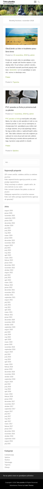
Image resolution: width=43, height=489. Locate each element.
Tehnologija (8, 462)
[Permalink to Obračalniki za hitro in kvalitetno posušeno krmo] (22, 36)
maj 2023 (8, 253)
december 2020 (10, 320)
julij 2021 (7, 302)
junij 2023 (8, 250)
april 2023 (8, 255)
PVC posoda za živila (13, 119)
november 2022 (10, 268)
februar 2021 (9, 315)
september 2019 (10, 349)
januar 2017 (8, 429)
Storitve (7, 460)
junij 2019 (8, 357)
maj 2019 (8, 359)
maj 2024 (8, 233)
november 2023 (10, 243)
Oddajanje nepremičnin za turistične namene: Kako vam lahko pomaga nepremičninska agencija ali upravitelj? (21, 197)
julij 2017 (7, 414)
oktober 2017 (9, 406)
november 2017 (10, 404)
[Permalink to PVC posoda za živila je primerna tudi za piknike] (22, 96)
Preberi (8, 77)
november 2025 (10, 215)
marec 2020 (8, 342)
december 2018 (10, 372)
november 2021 (10, 292)
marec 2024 (8, 235)
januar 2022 (8, 287)
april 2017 (8, 421)
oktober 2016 (9, 436)
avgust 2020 (9, 329)
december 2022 (10, 265)
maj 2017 (8, 419)
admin (32, 55)
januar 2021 (8, 317)
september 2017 (10, 409)
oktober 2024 (9, 225)
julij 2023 (7, 248)
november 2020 (10, 322)
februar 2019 (9, 367)
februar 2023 (9, 260)
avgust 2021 (9, 300)
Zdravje (7, 467)
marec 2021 (8, 312)
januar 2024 (8, 238)
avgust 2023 (9, 245)
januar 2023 (8, 263)
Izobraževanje (9, 455)
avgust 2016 (9, 441)
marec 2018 (8, 394)
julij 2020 (7, 332)
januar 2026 (8, 213)
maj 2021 (8, 307)
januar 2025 (8, 220)
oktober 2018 (9, 377)
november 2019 (10, 347)
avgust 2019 (9, 352)
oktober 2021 (9, 295)
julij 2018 (7, 384)
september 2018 (10, 379)
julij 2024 (7, 228)
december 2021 (10, 290)
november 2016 (10, 434)
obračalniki (13, 70)
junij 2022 (8, 277)
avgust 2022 (9, 272)
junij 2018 (8, 387)
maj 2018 (8, 389)
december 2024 (10, 223)
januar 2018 (8, 399)
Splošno (16, 151)
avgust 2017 (9, 411)
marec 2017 (8, 424)
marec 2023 (8, 258)
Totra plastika (9, 2)
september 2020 (10, 327)
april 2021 (8, 310)
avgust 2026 (9, 210)
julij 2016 (7, 443)
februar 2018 (9, 396)
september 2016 (10, 439)
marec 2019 (8, 364)
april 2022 (8, 280)
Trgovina (16, 82)
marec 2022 (8, 282)
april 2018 (8, 391)
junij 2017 (8, 416)
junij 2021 (8, 305)
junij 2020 (8, 334)
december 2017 (10, 401)
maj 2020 (8, 337)
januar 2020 (8, 344)
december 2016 (10, 431)
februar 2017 (9, 426)
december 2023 (10, 240)
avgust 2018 (9, 382)
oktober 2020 (9, 325)
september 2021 (10, 297)
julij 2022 (7, 275)
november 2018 (10, 374)
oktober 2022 (9, 270)
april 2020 (8, 339)
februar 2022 (9, 285)
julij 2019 (7, 354)
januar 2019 (8, 369)
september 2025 (10, 218)
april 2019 (8, 362)
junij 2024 (8, 230)
